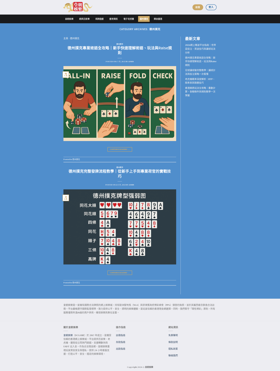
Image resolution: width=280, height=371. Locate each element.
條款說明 (173, 342)
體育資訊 (113, 19)
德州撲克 (144, 19)
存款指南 (120, 342)
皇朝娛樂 (69, 19)
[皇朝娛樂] (78, 7)
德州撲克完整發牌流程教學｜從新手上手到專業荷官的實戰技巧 (120, 174)
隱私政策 (173, 348)
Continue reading (120, 149)
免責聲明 (173, 335)
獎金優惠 (158, 19)
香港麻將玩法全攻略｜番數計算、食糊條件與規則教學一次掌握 (200, 91)
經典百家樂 (84, 19)
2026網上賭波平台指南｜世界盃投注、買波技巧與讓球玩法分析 (200, 48)
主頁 (65, 38)
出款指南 (120, 348)
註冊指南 (120, 335)
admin (131, 61)
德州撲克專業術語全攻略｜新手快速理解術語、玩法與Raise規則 (120, 50)
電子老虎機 (129, 19)
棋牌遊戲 (99, 19)
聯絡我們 (173, 355)
